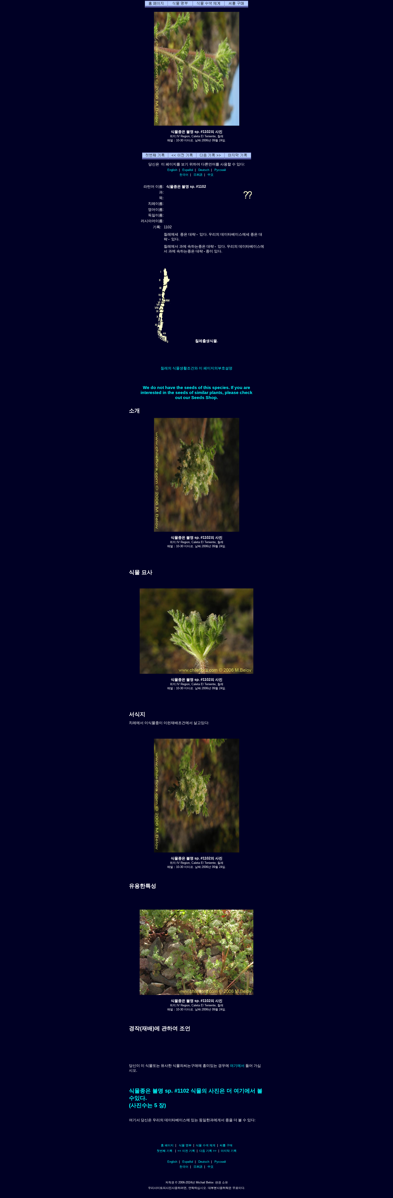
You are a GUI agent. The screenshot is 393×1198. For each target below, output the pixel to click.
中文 (211, 174)
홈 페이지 (167, 1145)
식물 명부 (185, 1145)
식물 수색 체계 (205, 1145)
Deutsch (203, 170)
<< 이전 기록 (186, 1150)
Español (187, 170)
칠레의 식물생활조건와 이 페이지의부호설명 (196, 368)
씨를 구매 (226, 1145)
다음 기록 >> (208, 1150)
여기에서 (237, 1066)
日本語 (198, 174)
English (172, 170)
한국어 (183, 174)
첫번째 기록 (164, 1150)
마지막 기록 (229, 1150)
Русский (220, 170)
